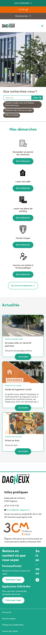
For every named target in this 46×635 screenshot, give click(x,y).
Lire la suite (23, 357)
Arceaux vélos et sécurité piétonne (18, 344)
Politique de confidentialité (12, 625)
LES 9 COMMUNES (21, 3)
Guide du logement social (18, 389)
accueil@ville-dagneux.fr (18, 510)
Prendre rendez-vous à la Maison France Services (19, 104)
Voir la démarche (23, 161)
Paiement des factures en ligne (18, 110)
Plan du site (6, 612)
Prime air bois (12, 441)
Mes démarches (21, 16)
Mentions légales (9, 619)
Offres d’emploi (12, 115)
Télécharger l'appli (13, 580)
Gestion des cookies (10, 631)
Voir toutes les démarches (22, 286)
